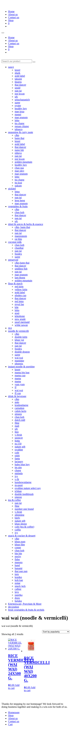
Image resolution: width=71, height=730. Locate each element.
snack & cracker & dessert (21, 535)
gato (17, 402)
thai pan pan (21, 571)
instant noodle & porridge (21, 366)
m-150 (18, 443)
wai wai (19, 357)
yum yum (20, 384)
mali (17, 425)
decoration (13, 606)
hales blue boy (22, 464)
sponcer (19, 437)
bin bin (18, 553)
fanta (17, 458)
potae (17, 583)
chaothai (19, 248)
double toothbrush (24, 494)
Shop (11, 20)
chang (18, 470)
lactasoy (19, 461)
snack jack (20, 586)
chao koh (19, 212)
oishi (17, 455)
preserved (13, 259)
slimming (19, 514)
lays (17, 592)
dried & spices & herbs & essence (25, 224)
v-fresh (18, 434)
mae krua (19, 111)
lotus (17, 191)
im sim (18, 467)
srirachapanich (22, 99)
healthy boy (21, 108)
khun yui (19, 339)
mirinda (19, 473)
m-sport (19, 485)
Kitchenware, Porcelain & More (24, 603)
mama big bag (22, 372)
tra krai (18, 182)
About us (13, 14)
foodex (18, 253)
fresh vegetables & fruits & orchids (26, 609)
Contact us (13, 17)
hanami (18, 568)
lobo (17, 120)
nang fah (19, 150)
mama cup (20, 375)
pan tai (18, 90)
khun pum (20, 541)
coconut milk (15, 242)
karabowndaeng (23, 482)
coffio (18, 529)
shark (17, 73)
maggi (18, 114)
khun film (20, 544)
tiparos (18, 81)
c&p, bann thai (22, 227)
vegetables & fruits (18, 206)
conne (18, 547)
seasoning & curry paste (20, 132)
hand (17, 565)
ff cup (18, 393)
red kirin (19, 286)
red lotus (19, 301)
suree (17, 102)
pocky (18, 556)
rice (10, 328)
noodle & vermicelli (18, 331)
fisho (17, 559)
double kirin (21, 337)
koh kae (19, 580)
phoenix (19, 363)
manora (18, 562)
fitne (17, 423)
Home (11, 11)
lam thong (20, 277)
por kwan (20, 93)
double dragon (22, 351)
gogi (17, 313)
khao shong (21, 523)
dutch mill (20, 420)
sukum (18, 185)
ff (15, 387)
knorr (17, 70)
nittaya (18, 153)
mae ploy (19, 170)
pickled (12, 188)
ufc (16, 96)
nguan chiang (22, 126)
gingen (18, 414)
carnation (19, 408)
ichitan (18, 491)
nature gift (20, 446)
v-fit (17, 479)
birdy (17, 517)
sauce (11, 67)
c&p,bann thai (22, 262)
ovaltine (19, 449)
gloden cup (20, 295)
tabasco (18, 129)
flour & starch (15, 283)
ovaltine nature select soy (28, 488)
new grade (20, 319)
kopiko (18, 577)
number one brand (24, 509)
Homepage (13, 712)
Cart (10, 724)
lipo (17, 431)
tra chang (19, 123)
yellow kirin (21, 289)
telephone (20, 316)
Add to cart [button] (13, 686)
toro (17, 574)
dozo (17, 598)
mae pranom (21, 117)
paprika (18, 595)
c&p (17, 135)
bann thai (19, 138)
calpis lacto (20, 411)
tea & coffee (14, 500)
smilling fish (21, 268)
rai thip (18, 239)
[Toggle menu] (2, 32)
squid (17, 87)
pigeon (18, 497)
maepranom (21, 236)
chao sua (19, 167)
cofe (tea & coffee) (24, 526)
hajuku (18, 600)
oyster (18, 105)
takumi (18, 78)
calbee (18, 589)
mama (18, 378)
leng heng (20, 200)
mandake (19, 360)
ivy (16, 476)
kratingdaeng (21, 405)
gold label (20, 75)
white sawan (21, 325)
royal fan (19, 304)
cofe (17, 452)
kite (16, 307)
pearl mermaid (22, 322)
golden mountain (23, 162)
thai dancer (20, 84)
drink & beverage (17, 396)
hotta (17, 440)
